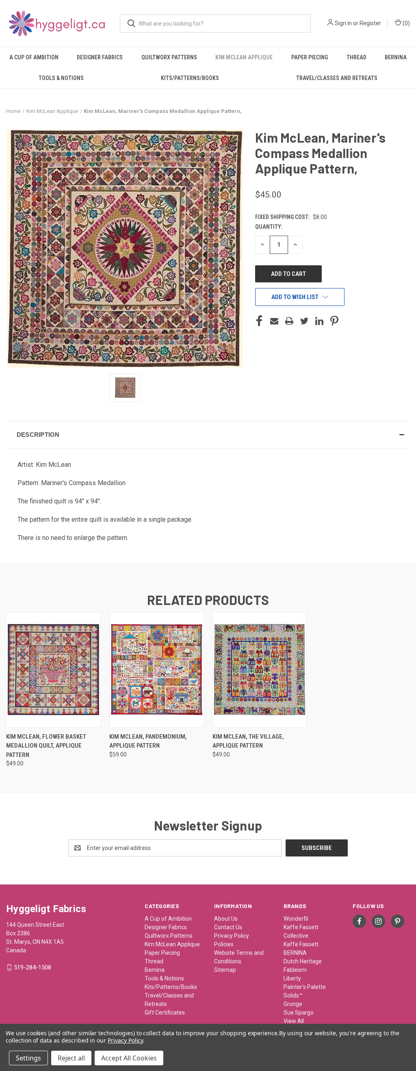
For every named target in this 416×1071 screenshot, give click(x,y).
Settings (28, 1058)
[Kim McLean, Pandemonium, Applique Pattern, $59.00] (156, 670)
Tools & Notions (61, 78)
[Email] (274, 321)
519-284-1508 (32, 967)
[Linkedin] (319, 321)
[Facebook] (259, 321)
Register (370, 23)
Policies (224, 944)
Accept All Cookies (129, 1058)
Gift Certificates (165, 1012)
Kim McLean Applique (244, 57)
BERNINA (295, 953)
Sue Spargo (299, 1012)
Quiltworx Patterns (169, 57)
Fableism (295, 970)
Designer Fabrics (100, 57)
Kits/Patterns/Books (190, 78)
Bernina (396, 57)
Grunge (293, 1004)
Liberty (292, 978)
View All (294, 1021)
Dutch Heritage (303, 961)
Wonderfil (296, 918)
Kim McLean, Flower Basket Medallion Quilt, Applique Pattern (46, 746)
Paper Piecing (309, 57)
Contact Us (228, 927)
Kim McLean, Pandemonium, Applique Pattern (148, 741)
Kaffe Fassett (301, 944)
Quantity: (268, 226)
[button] (208, 435)
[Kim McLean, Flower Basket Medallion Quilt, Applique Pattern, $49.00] (53, 670)
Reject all (71, 1058)
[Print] (289, 321)
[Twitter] (304, 321)
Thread (356, 57)
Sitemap (225, 970)
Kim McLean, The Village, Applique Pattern (248, 741)
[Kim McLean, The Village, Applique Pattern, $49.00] (260, 670)
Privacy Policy (231, 935)
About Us (226, 918)
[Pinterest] (334, 321)
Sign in (343, 23)
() (405, 23)
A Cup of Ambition (33, 57)
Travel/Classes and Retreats (336, 78)
